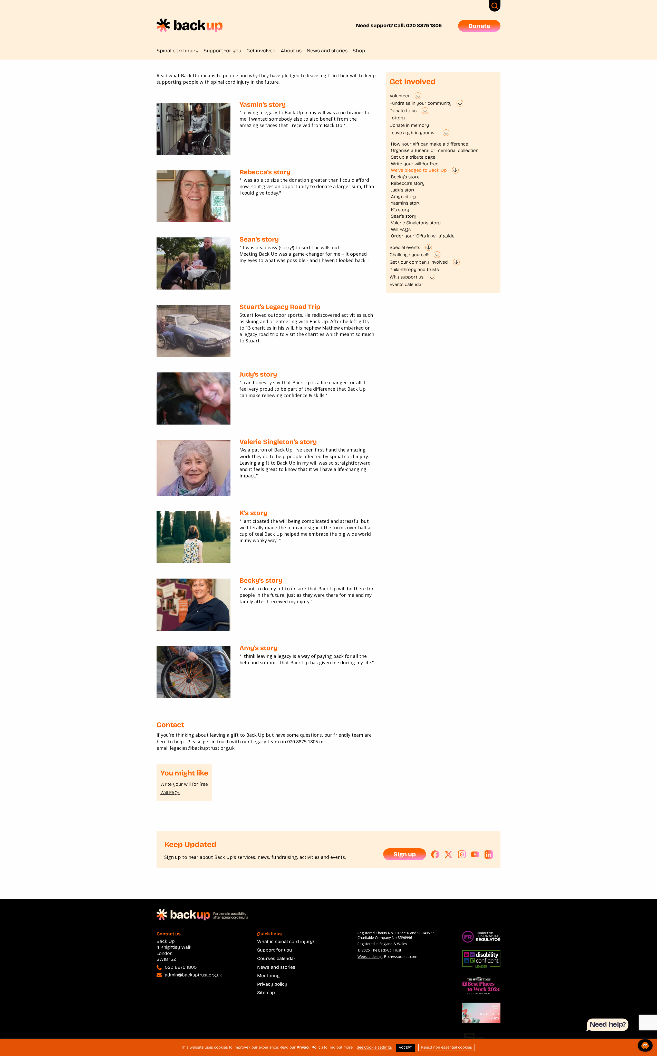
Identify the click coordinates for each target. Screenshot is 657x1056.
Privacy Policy (310, 1047)
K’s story (253, 513)
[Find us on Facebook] (435, 854)
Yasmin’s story (262, 105)
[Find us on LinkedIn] (489, 854)
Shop (359, 50)
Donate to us (403, 110)
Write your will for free (184, 784)
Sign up (404, 854)
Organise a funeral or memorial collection (434, 150)
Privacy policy (272, 984)
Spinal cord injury (177, 50)
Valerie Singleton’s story (278, 442)
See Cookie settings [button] (374, 1047)
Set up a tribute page (413, 157)
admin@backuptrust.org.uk (193, 975)
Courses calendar (276, 958)
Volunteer (400, 96)
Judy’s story (258, 374)
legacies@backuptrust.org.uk (202, 748)
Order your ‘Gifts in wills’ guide (423, 236)
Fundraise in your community (420, 103)
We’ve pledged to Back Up (419, 170)
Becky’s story (260, 580)
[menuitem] (180, 50)
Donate (479, 26)
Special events (405, 247)
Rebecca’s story (264, 172)
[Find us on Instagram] (462, 854)
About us (291, 50)
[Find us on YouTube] (475, 854)
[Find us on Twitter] (449, 854)
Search (494, 6)
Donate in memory (409, 125)
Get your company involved (419, 262)
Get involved (261, 50)
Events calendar (406, 284)
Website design (370, 956)
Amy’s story (258, 648)
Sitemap (266, 992)
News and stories (327, 50)
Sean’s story (259, 239)
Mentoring (268, 975)
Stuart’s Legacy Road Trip (279, 307)
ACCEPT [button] (405, 1047)
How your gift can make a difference (429, 144)
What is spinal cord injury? (285, 941)
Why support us (406, 277)
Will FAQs (170, 792)
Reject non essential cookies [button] (446, 1047)
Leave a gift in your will (414, 133)
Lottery (397, 118)
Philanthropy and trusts (414, 269)
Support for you (222, 50)
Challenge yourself (409, 254)
